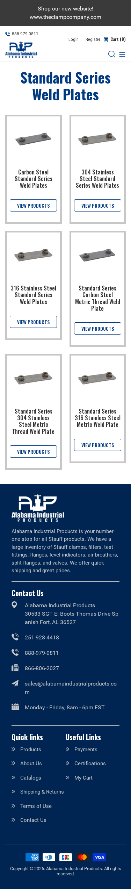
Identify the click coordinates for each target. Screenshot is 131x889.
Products (30, 749)
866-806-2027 (42, 668)
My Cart (83, 778)
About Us (31, 763)
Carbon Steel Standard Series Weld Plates (33, 178)
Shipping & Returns (42, 792)
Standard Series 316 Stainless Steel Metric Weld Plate (98, 418)
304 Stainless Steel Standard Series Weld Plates (97, 178)
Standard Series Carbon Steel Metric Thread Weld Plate (97, 298)
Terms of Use (36, 806)
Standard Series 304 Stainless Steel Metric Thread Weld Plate (33, 421)
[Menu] (120, 54)
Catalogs (30, 778)
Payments (85, 749)
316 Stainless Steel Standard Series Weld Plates (33, 295)
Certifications (90, 763)
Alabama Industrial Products (74, 868)
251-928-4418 (42, 637)
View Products (33, 205)
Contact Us (33, 820)
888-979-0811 (42, 653)
